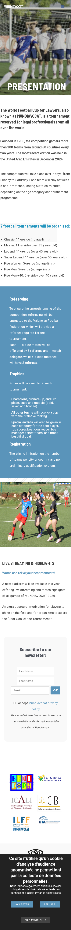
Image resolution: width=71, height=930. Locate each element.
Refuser (50, 904)
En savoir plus (35, 920)
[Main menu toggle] (63, 6)
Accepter (22, 904)
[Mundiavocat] (13, 6)
